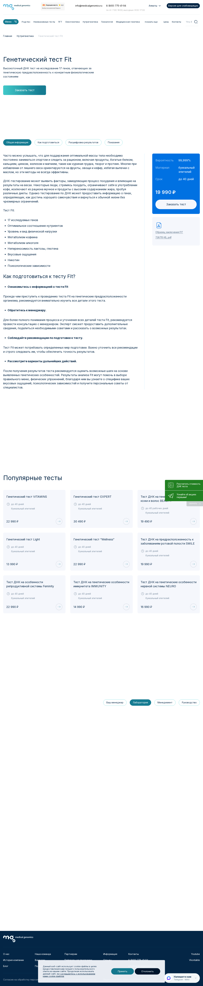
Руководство (189, 702)
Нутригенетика (90, 21)
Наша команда (43, 954)
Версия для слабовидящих (183, 5)
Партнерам (71, 954)
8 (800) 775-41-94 (116, 5)
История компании (13, 960)
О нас (6, 954)
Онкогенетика (72, 21)
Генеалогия (107, 21)
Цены (166, 21)
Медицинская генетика (128, 21)
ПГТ (60, 21)
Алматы (153, 5)
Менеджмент (164, 702)
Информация (110, 954)
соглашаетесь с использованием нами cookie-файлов (69, 975)
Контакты (176, 21)
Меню (8, 21)
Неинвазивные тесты (44, 21)
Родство (26, 21)
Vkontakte (194, 960)
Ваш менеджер (114, 702)
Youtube (195, 954)
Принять (122, 971)
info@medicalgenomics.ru (88, 5)
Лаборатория (140, 702)
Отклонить (147, 971)
